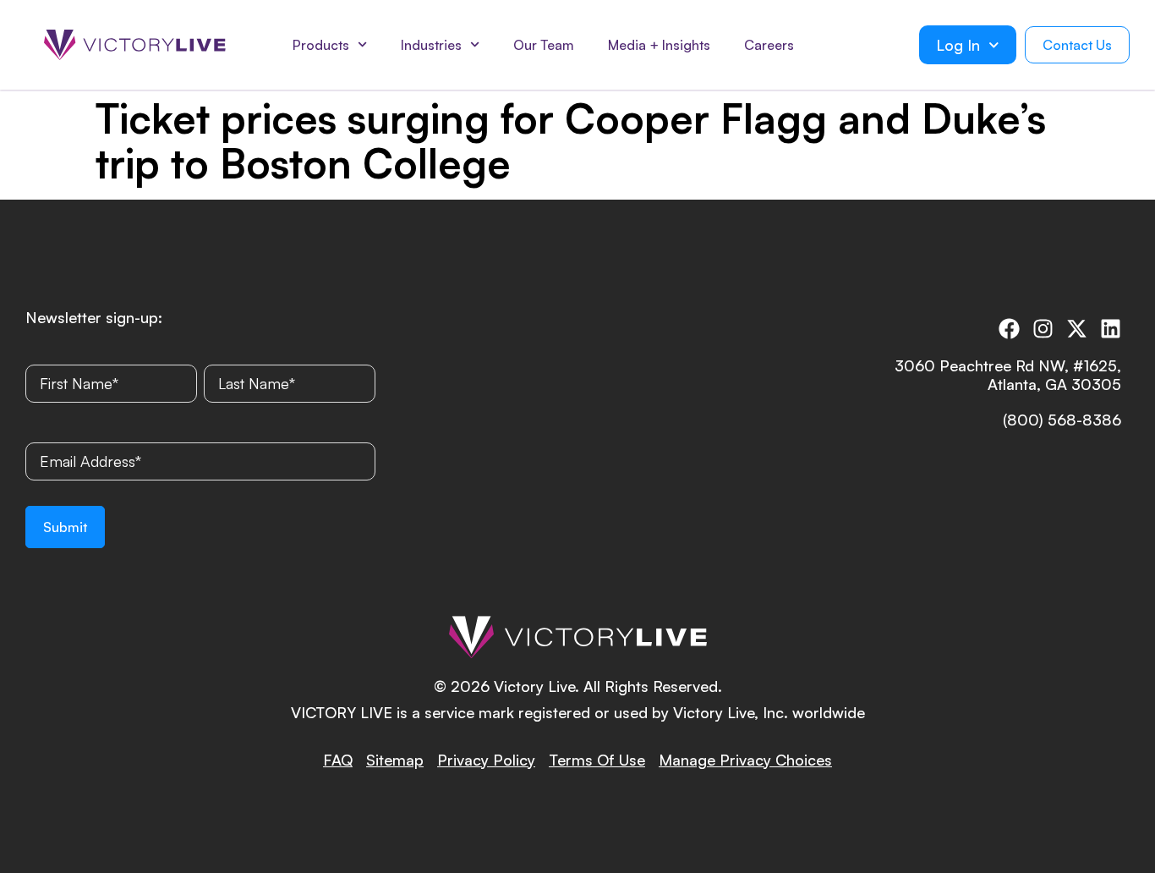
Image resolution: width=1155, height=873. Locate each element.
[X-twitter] (1076, 328)
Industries (431, 44)
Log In (958, 45)
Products (321, 44)
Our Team (543, 44)
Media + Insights (659, 44)
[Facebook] (1009, 328)
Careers (769, 44)
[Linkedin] (1110, 328)
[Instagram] (1043, 328)
